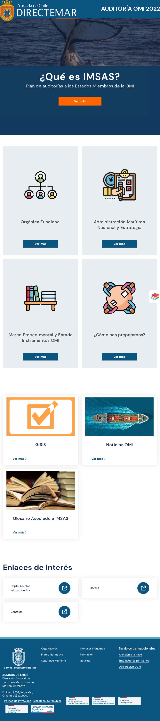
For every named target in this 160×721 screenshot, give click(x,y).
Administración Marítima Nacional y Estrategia (119, 224)
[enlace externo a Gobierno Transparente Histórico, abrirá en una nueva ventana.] (16, 709)
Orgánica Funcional (40, 221)
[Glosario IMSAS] (154, 296)
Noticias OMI (119, 444)
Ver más (80, 101)
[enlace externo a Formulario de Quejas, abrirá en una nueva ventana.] (42, 709)
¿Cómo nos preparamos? (119, 334)
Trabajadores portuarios (134, 660)
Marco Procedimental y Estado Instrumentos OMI (41, 337)
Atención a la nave (130, 654)
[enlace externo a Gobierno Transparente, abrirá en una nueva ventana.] (129, 701)
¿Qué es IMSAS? (80, 77)
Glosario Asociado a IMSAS (40, 518)
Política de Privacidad (17, 701)
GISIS (40, 444)
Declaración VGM (130, 666)
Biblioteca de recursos (47, 701)
